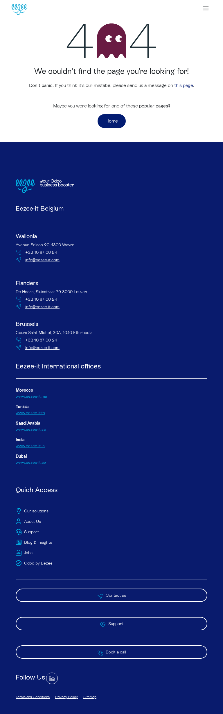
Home (111, 121)
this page (183, 85)
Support (115, 623)
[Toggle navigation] (206, 8)
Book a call (116, 652)
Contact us (116, 595)
